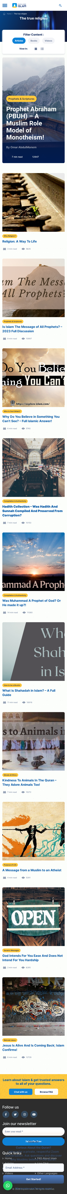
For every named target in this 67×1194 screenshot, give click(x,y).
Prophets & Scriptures (21, 98)
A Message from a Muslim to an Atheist (31, 870)
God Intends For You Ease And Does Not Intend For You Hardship (32, 958)
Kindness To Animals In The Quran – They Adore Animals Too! (29, 782)
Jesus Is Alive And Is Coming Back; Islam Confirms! (33, 1048)
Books (34, 40)
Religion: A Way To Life (19, 241)
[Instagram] (24, 1114)
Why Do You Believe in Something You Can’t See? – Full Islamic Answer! (31, 419)
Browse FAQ (46, 1092)
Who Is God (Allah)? (12, 411)
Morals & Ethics (10, 775)
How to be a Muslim (12, 685)
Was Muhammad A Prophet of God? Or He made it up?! (31, 603)
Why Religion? (10, 236)
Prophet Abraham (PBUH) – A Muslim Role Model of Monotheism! (31, 123)
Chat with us (20, 1092)
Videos (48, 40)
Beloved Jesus (10, 1040)
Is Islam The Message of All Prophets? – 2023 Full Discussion (32, 329)
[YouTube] (33, 1114)
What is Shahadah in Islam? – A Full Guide (28, 693)
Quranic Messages (11, 950)
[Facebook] (5, 1114)
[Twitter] (15, 1114)
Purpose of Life (10, 865)
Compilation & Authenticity (15, 501)
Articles (19, 40)
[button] (7, 1185)
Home (9, 14)
